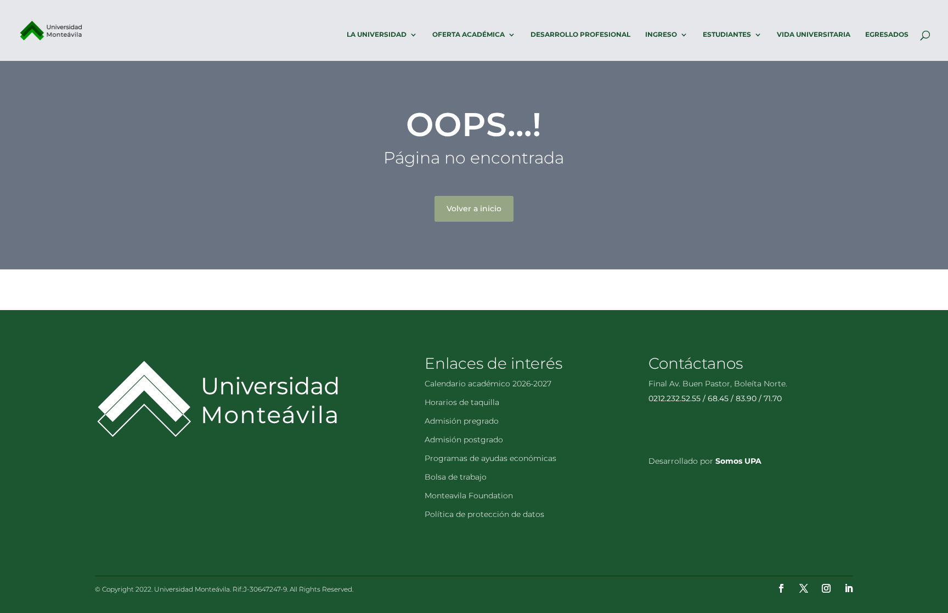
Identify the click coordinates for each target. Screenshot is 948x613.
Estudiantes (727, 34)
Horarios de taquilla (462, 402)
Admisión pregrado (462, 421)
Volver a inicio (474, 208)
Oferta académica (468, 34)
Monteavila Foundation (469, 495)
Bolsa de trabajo (456, 477)
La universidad (377, 34)
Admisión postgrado (464, 440)
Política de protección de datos (484, 514)
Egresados (887, 34)
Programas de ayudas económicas (490, 458)
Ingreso (661, 34)
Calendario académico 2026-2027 (488, 384)
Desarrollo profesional (580, 34)
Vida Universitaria (813, 34)
